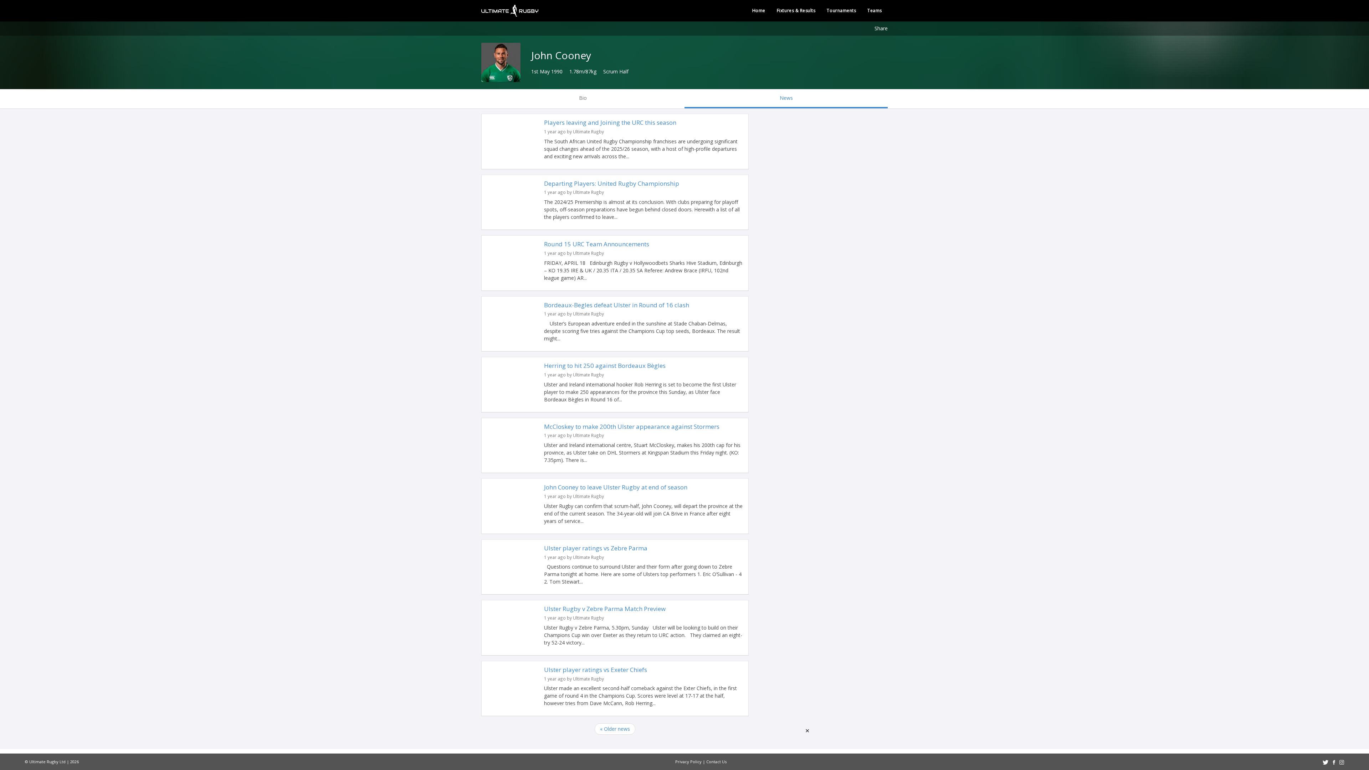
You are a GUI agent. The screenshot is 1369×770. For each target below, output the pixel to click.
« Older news (615, 728)
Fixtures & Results (796, 10)
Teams (874, 10)
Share (881, 28)
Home (758, 10)
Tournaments (841, 10)
